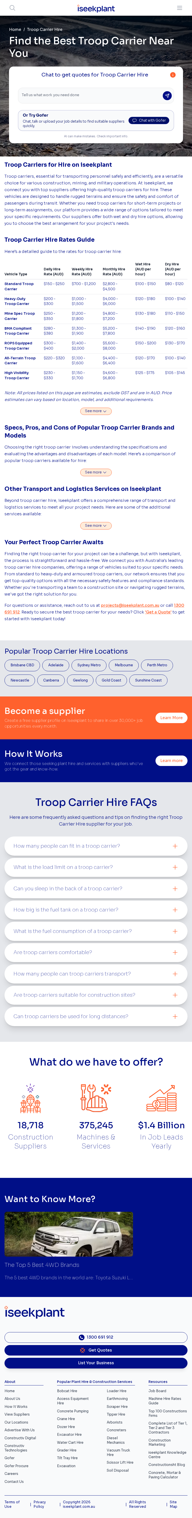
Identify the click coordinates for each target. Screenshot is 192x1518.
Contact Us (14, 1482)
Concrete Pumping (72, 1411)
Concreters (116, 1430)
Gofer (9, 1458)
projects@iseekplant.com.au (130, 605)
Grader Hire (66, 1450)
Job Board (157, 1391)
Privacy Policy (40, 1504)
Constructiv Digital (20, 1438)
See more (93, 411)
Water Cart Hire (70, 1443)
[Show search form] (12, 7)
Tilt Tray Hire (67, 1458)
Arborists (114, 1422)
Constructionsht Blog (166, 1465)
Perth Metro (157, 665)
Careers (11, 1474)
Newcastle (19, 680)
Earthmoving (117, 1399)
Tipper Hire (116, 1414)
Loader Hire (116, 1391)
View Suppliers (17, 1414)
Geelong (80, 680)
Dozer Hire (66, 1427)
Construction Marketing (159, 1442)
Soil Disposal (118, 1470)
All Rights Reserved (137, 1504)
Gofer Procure (16, 1466)
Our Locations (16, 1422)
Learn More (171, 717)
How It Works (16, 1407)
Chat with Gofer (152, 120)
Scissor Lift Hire (120, 1462)
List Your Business (96, 1363)
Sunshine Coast (148, 680)
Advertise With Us (19, 1430)
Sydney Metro (89, 665)
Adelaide (56, 665)
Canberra (51, 680)
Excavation (66, 1466)
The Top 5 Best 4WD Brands (41, 1265)
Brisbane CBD (22, 665)
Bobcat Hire (67, 1391)
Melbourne (124, 665)
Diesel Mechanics (116, 1440)
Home (15, 29)
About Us (12, 1399)
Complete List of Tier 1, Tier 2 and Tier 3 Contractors (168, 1428)
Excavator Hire (69, 1435)
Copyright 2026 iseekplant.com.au (79, 1504)
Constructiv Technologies (15, 1448)
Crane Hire (66, 1419)
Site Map (173, 1504)
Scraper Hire (117, 1407)
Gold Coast (111, 680)
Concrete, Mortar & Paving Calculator (164, 1475)
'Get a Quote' (158, 612)
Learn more (171, 760)
